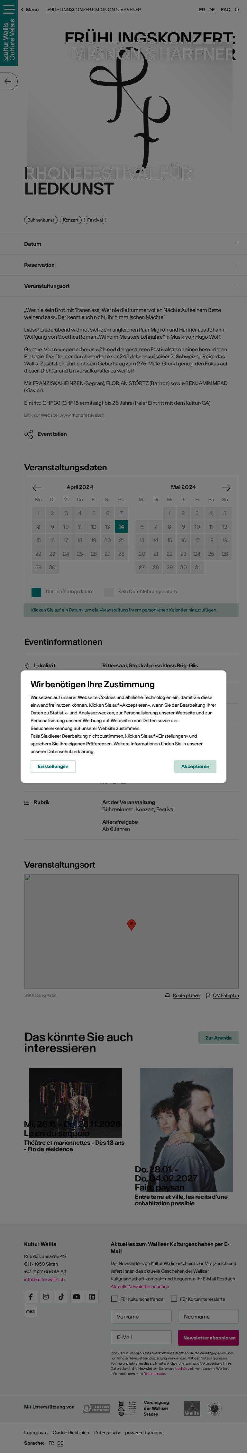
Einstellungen (53, 766)
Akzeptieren (195, 766)
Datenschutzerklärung (70, 751)
